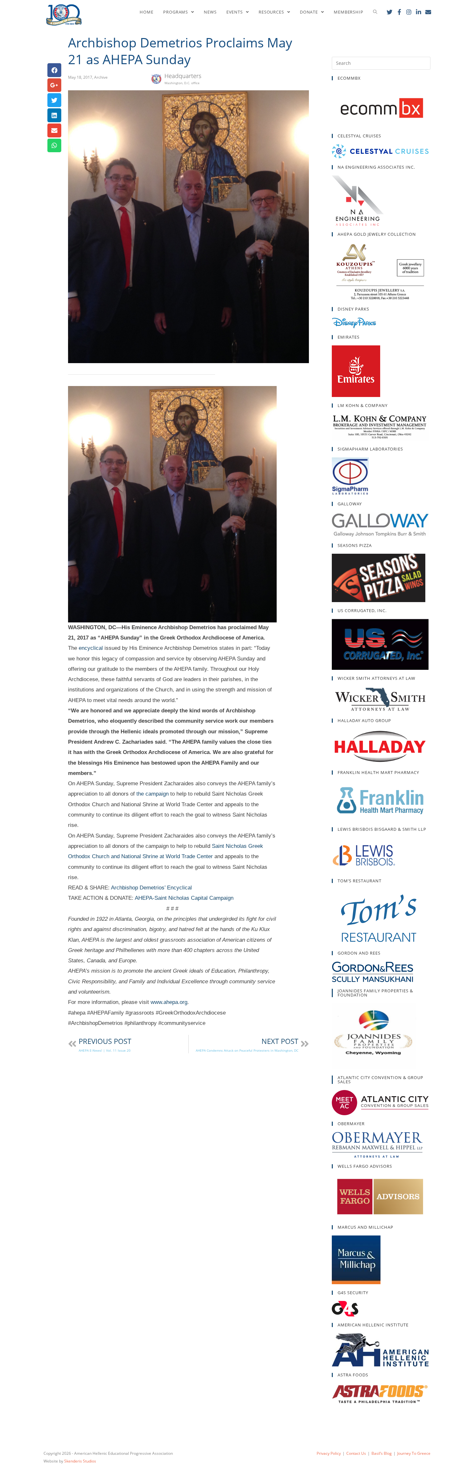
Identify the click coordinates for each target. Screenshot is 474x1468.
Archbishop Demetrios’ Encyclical (151, 888)
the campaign (152, 794)
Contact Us (356, 1453)
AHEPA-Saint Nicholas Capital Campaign (184, 898)
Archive (101, 77)
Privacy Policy (329, 1453)
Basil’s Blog (381, 1453)
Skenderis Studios (80, 1461)
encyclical (91, 648)
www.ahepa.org (169, 1002)
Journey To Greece (413, 1453)
